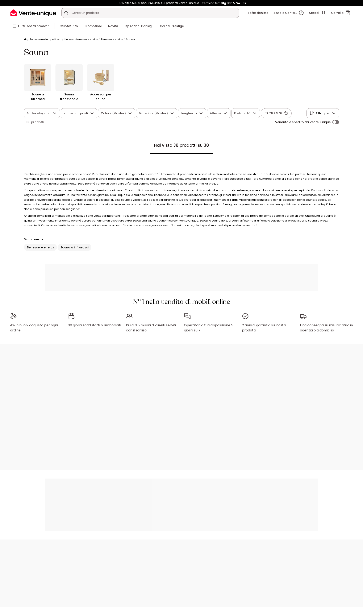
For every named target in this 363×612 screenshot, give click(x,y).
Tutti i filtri (273, 113)
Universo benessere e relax (81, 39)
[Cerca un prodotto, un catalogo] (66, 12)
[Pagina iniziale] (25, 39)
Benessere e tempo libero (45, 39)
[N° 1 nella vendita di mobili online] (33, 13)
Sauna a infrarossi (74, 247)
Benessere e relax (112, 39)
